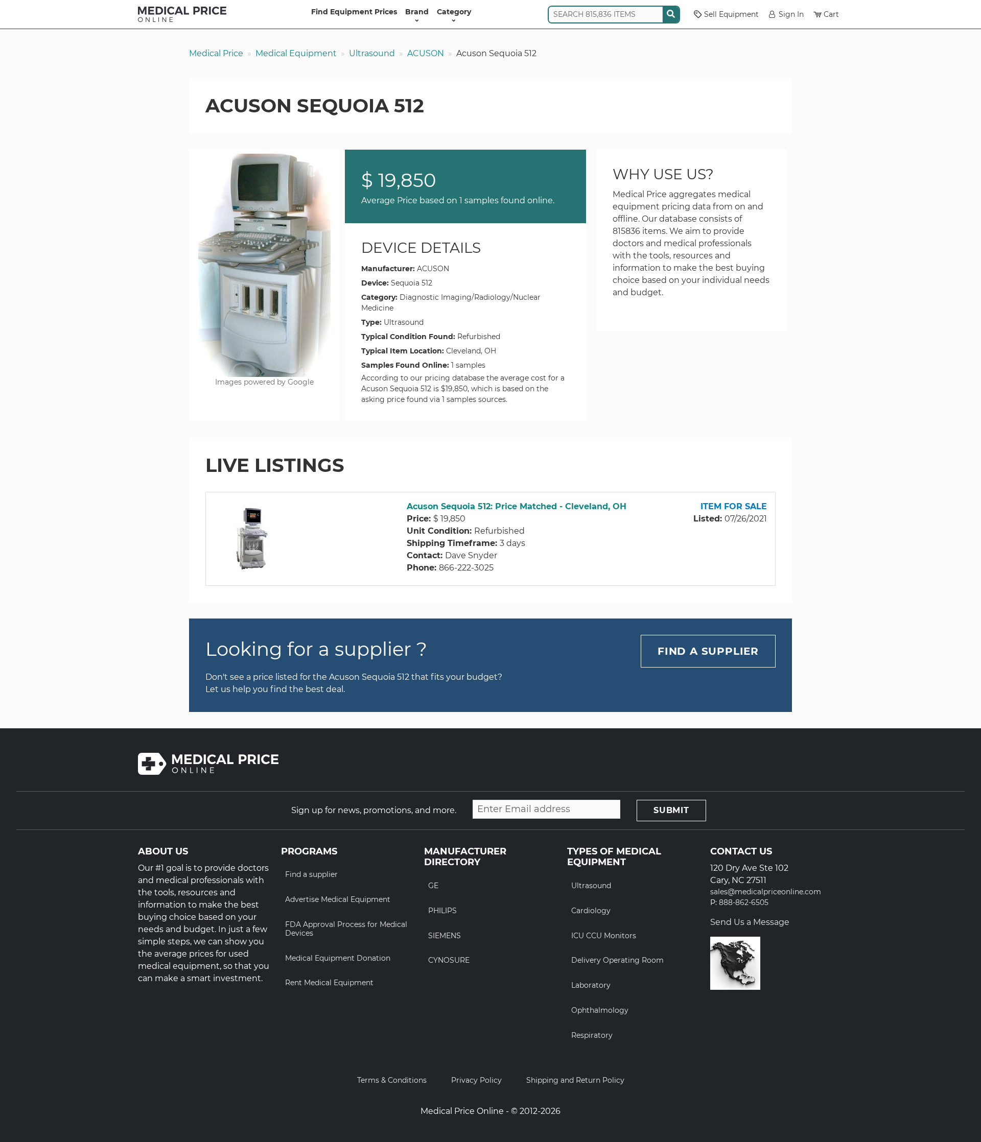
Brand (417, 11)
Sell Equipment (731, 14)
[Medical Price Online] (182, 14)
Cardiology (591, 910)
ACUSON (425, 53)
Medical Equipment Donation (337, 958)
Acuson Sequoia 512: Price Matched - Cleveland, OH (516, 506)
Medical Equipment (296, 53)
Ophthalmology (599, 1010)
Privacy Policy (476, 1080)
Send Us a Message (749, 922)
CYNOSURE (449, 960)
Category (454, 11)
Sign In (791, 14)
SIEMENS (444, 935)
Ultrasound (372, 53)
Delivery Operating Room (617, 960)
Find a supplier (311, 874)
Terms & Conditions (392, 1080)
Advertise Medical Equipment (337, 899)
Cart (831, 14)
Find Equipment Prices (354, 11)
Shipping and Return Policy (575, 1080)
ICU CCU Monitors (603, 935)
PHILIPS (442, 910)
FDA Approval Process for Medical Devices (346, 929)
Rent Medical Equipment (329, 982)
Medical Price (216, 53)
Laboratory (591, 985)
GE (433, 885)
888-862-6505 (743, 902)
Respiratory (592, 1035)
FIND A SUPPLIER (708, 651)
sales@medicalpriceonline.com (765, 892)
